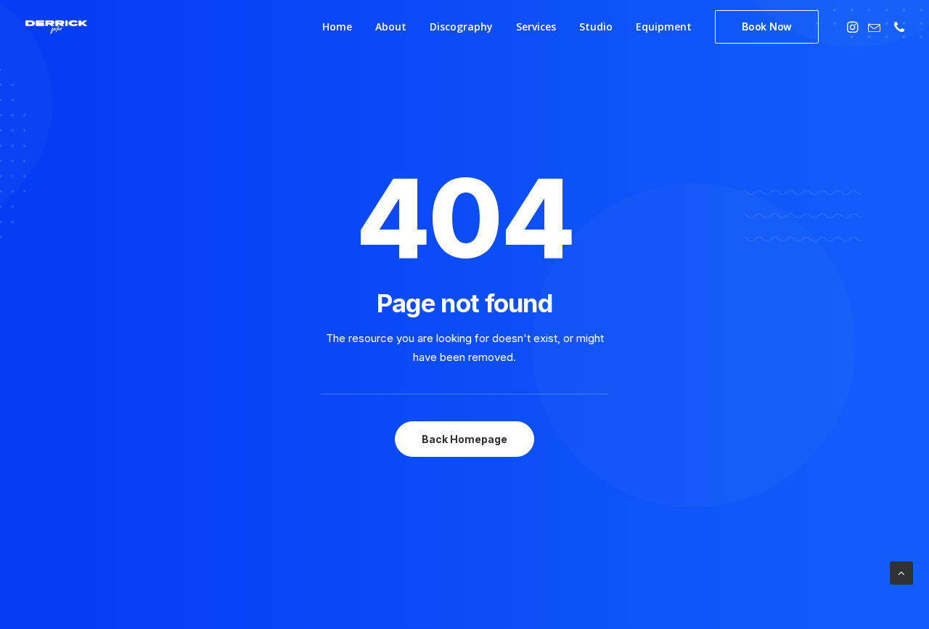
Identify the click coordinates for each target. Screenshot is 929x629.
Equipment (664, 26)
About (390, 26)
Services (536, 26)
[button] (854, 27)
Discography (461, 26)
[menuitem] (337, 27)
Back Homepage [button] (464, 439)
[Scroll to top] (901, 572)
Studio (596, 26)
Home (337, 26)
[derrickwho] (56, 27)
